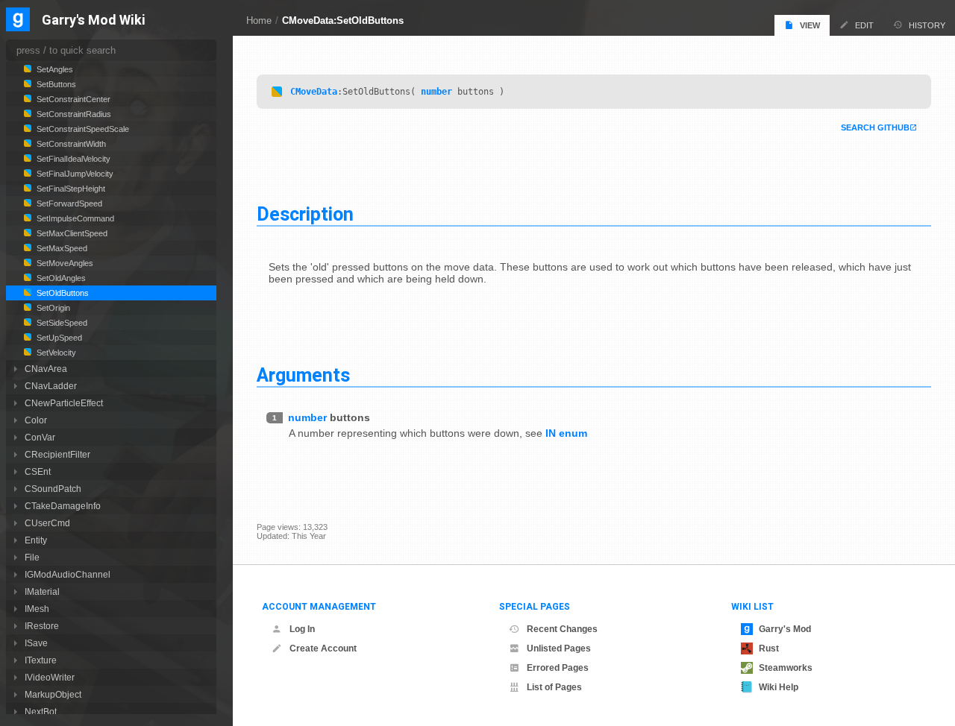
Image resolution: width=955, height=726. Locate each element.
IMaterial (42, 591)
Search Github (875, 127)
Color (36, 420)
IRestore (42, 626)
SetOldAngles (60, 278)
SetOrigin (52, 307)
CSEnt (38, 471)
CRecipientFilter (57, 454)
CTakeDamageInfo (63, 506)
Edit (864, 25)
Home (259, 20)
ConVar (40, 437)
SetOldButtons (61, 292)
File (32, 557)
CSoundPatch (53, 488)
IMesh (37, 608)
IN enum (566, 433)
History (927, 25)
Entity (36, 540)
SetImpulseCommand (74, 218)
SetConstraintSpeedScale (81, 128)
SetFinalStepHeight (69, 188)
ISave (36, 643)
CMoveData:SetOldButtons (343, 20)
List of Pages (554, 687)
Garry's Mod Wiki (93, 20)
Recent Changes (562, 629)
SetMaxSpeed (60, 248)
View (810, 25)
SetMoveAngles (63, 263)
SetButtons (55, 84)
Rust (769, 648)
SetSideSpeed (60, 322)
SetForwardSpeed (68, 203)
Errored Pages (558, 668)
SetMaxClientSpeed (70, 233)
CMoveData (313, 91)
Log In (302, 629)
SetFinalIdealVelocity (72, 158)
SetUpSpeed (58, 337)
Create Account (323, 648)
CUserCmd (47, 523)
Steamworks (785, 668)
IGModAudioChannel (67, 574)
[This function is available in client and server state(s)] (277, 91)
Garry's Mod (785, 629)
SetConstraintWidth (70, 143)
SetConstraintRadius (72, 114)
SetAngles (53, 69)
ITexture (41, 660)
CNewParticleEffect (64, 403)
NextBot (41, 711)
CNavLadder (51, 386)
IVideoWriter (50, 677)
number (436, 91)
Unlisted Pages (559, 648)
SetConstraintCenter (72, 99)
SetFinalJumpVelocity (73, 173)
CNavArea (46, 368)
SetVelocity (55, 352)
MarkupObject (53, 694)
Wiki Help (778, 687)
